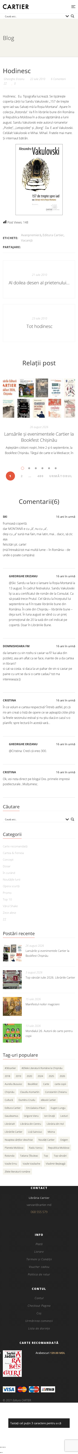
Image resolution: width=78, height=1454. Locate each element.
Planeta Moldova (14, 1147)
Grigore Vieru (31, 1116)
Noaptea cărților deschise (19, 1139)
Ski (5, 516)
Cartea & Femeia (13, 853)
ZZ (5, 83)
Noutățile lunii (11, 879)
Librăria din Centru (30, 1123)
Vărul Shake (10, 906)
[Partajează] (3, 1447)
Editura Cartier (53, 235)
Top (46, 1155)
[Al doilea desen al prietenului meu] (39, 279)
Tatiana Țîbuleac (29, 1155)
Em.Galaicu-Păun (35, 1108)
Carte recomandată (15, 846)
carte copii (60, 1084)
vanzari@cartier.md (39, 1205)
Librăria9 (10, 1123)
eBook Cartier (48, 1100)
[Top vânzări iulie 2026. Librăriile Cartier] (12, 979)
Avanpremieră (31, 235)
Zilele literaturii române (17, 1171)
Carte (46, 1084)
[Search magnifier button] (72, 16)
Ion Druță (49, 1116)
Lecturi (64, 1116)
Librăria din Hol (55, 1123)
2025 (51, 1076)
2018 (7, 1076)
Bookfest (32, 1084)
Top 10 (7, 899)
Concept (8, 859)
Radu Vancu (35, 1147)
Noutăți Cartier (46, 1139)
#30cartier (10, 1068)
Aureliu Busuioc (13, 1084)
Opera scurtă (11, 886)
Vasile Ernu (11, 1163)
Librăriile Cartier (13, 1131)
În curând (9, 873)
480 (40, 476)
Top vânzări (60, 1155)
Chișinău (9, 1092)
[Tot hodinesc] (39, 323)
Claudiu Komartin (29, 1092)
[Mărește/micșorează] (0, 1447)
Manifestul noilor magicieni (42, 1004)
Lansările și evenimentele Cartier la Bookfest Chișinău (39, 437)
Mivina (51, 1131)
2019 (18, 1076)
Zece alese (9, 912)
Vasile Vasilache (31, 1163)
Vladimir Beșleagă (55, 1163)
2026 (62, 1076)
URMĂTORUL (60, 476)
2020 (29, 1076)
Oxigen (64, 1139)
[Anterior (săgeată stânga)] (0, 1452)
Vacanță (27, 240)
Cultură (9, 1100)
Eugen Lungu (58, 1108)
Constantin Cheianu (56, 1092)
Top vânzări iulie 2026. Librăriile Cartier (50, 977)
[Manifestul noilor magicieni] (12, 1006)
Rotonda (9, 1155)
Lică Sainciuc (35, 1131)
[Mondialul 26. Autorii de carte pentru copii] (12, 1033)
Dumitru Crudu (27, 1100)
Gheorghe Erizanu (23, 576)
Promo (7, 893)
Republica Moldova (58, 1147)
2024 (40, 1076)
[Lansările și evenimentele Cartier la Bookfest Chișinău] (39, 398)
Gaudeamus (11, 1116)
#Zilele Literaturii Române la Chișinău (42, 1068)
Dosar (7, 866)
